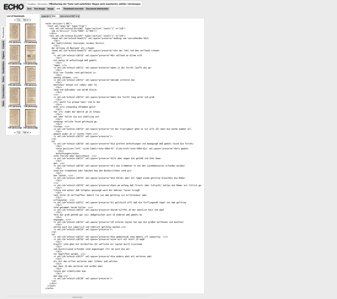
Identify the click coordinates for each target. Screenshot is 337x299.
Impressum (77, 297)
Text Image (39, 9)
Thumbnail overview (73, 9)
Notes (3, 79)
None (3, 103)
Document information (97, 9)
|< (48, 16)
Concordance (3, 91)
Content (3, 45)
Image (51, 9)
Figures (3, 55)
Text (29, 9)
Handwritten (3, 67)
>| (78, 16)
